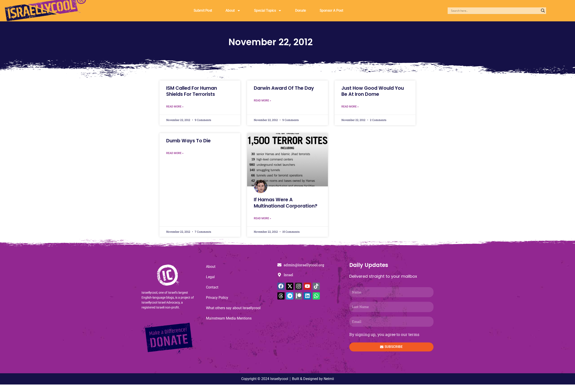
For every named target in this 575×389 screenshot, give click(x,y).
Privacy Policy (217, 297)
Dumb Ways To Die (188, 140)
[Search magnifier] (543, 10)
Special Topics (265, 10)
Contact (212, 287)
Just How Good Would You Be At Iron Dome (372, 91)
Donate (300, 10)
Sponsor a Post (331, 10)
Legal (210, 277)
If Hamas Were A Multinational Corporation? (285, 202)
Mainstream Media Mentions (229, 318)
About (230, 10)
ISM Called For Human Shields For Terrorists (191, 91)
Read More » (175, 106)
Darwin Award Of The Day (284, 88)
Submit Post (203, 10)
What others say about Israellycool (233, 308)
